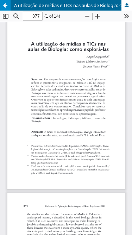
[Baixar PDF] (126, 5)
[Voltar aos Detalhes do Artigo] (5, 5)
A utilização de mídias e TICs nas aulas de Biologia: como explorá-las (73, 5)
